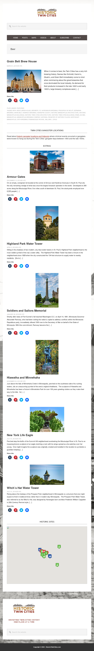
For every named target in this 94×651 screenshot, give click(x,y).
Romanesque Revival (36, 119)
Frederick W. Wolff (65, 110)
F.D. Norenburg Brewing (48, 110)
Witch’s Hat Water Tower (23, 488)
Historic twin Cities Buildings (63, 115)
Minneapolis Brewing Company (28, 117)
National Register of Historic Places (55, 117)
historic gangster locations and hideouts (33, 136)
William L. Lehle (51, 119)
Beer (19, 110)
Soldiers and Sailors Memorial (26, 310)
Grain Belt (18, 113)
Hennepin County (43, 113)
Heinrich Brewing (29, 113)
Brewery (35, 110)
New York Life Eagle (20, 435)
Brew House (26, 110)
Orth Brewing (22, 119)
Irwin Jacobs (80, 115)
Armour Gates (16, 177)
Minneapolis (11, 117)
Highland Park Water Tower (24, 243)
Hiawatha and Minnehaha (23, 377)
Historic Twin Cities (47, 12)
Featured (20, 108)
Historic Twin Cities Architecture (38, 115)
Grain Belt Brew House (22, 61)
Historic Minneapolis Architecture (65, 113)
